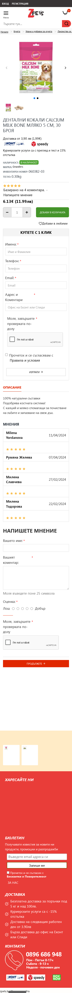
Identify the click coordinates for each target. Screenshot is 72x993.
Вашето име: (13, 540)
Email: (9, 277)
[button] (6, 67)
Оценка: (9, 601)
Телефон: (12, 261)
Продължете (34, 663)
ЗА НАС (13, 883)
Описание (12, 387)
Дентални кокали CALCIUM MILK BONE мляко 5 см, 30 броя (13, 748)
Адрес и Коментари (14, 297)
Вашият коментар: (11, 560)
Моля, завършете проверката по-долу (21, 323)
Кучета (17, 31)
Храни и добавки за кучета (39, 31)
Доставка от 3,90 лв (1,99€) (22, 138)
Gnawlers (18, 166)
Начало (4, 31)
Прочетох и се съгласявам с (31, 358)
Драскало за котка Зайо (32, 748)
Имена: (11, 244)
